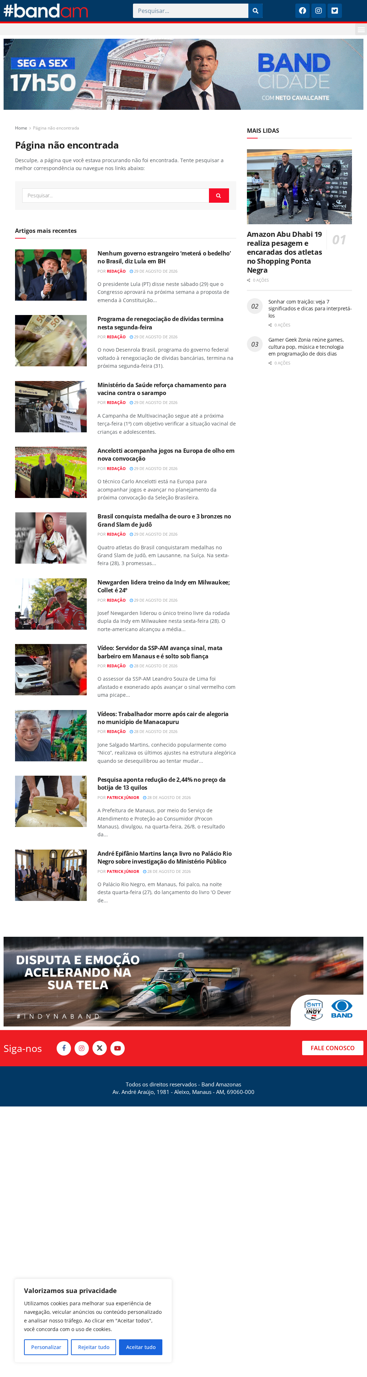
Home (21, 128)
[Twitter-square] (335, 11)
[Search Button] (219, 195)
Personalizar (46, 1347)
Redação (116, 271)
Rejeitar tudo (93, 1347)
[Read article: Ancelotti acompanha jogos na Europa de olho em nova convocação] (51, 472)
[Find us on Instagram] (82, 1048)
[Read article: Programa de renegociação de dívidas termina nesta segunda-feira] (51, 340)
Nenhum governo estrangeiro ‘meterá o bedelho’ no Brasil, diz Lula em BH (164, 257)
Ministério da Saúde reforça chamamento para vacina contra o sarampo (161, 389)
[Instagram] (318, 11)
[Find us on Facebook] (64, 1048)
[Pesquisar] (255, 11)
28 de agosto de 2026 (155, 665)
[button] (361, 29)
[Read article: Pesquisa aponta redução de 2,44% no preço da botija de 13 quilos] (51, 801)
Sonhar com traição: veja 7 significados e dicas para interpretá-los (310, 308)
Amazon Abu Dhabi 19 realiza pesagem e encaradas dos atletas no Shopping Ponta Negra (284, 252)
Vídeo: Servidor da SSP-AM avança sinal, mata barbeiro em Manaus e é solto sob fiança (160, 652)
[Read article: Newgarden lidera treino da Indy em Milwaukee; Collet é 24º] (51, 604)
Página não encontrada (56, 128)
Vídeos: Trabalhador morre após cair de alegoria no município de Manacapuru (163, 718)
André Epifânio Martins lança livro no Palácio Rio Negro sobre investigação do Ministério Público (164, 857)
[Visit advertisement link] (183, 74)
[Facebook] (302, 11)
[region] (93, 1321)
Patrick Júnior (123, 797)
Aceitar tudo (141, 1347)
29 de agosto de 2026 (155, 271)
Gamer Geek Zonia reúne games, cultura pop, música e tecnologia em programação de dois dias (306, 346)
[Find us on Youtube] (117, 1048)
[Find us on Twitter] (99, 1048)
